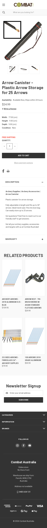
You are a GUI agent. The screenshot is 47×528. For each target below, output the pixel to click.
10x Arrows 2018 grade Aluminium (33, 359)
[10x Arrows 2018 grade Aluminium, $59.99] (35, 336)
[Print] (8, 171)
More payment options (23, 163)
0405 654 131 (25, 492)
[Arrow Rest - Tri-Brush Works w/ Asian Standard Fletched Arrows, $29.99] (35, 278)
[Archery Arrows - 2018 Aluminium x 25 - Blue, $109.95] (12, 278)
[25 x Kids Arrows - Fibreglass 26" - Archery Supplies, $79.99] (12, 336)
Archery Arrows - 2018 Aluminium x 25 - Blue (11, 302)
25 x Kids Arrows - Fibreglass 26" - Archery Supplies (10, 360)
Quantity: (6, 140)
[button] (9, 109)
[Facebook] (3, 171)
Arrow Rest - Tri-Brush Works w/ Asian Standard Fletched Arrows (33, 303)
